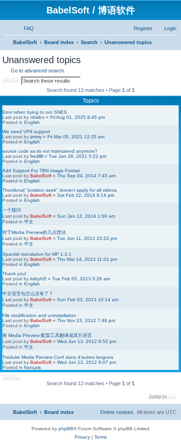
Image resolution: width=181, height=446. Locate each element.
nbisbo (37, 117)
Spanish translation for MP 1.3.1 (36, 254)
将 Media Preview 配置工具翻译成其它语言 (47, 335)
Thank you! (14, 273)
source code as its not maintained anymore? (49, 151)
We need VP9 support (26, 131)
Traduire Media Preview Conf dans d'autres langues (57, 357)
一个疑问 (11, 210)
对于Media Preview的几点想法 (34, 232)
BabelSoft (41, 175)
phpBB (65, 428)
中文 (28, 221)
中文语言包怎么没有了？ (27, 293)
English (32, 122)
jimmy (36, 136)
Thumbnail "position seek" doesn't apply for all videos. (60, 190)
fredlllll (36, 156)
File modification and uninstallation (39, 315)
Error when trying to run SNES (34, 112)
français (32, 367)
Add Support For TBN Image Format (41, 170)
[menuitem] (24, 28)
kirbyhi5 (38, 278)
